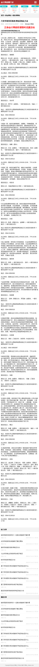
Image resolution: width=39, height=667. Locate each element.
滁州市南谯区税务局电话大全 (10, 547)
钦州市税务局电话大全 (8, 560)
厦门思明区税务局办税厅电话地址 (12, 584)
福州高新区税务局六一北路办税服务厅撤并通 (15, 535)
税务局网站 (16, 15)
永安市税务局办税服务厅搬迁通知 (12, 541)
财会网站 (8, 15)
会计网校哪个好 (7, 2)
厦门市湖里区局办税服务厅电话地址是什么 (14, 578)
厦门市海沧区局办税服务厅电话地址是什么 (14, 566)
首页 (2, 15)
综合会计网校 (29, 24)
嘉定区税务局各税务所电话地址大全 (12, 590)
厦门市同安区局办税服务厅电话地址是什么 (14, 572)
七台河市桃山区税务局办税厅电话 (12, 553)
